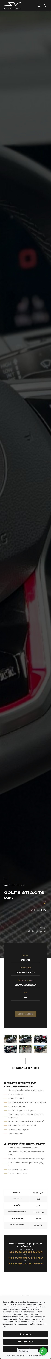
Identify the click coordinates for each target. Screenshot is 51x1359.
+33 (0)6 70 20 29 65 (25, 1263)
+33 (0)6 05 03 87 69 (25, 1257)
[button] (39, 6)
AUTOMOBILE (12, 8)
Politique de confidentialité (33, 1355)
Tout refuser (25, 1341)
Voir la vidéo (39, 910)
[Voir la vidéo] (44, 903)
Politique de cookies (14, 1355)
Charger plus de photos (25, 1068)
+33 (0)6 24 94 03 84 (25, 1252)
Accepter (25, 1334)
